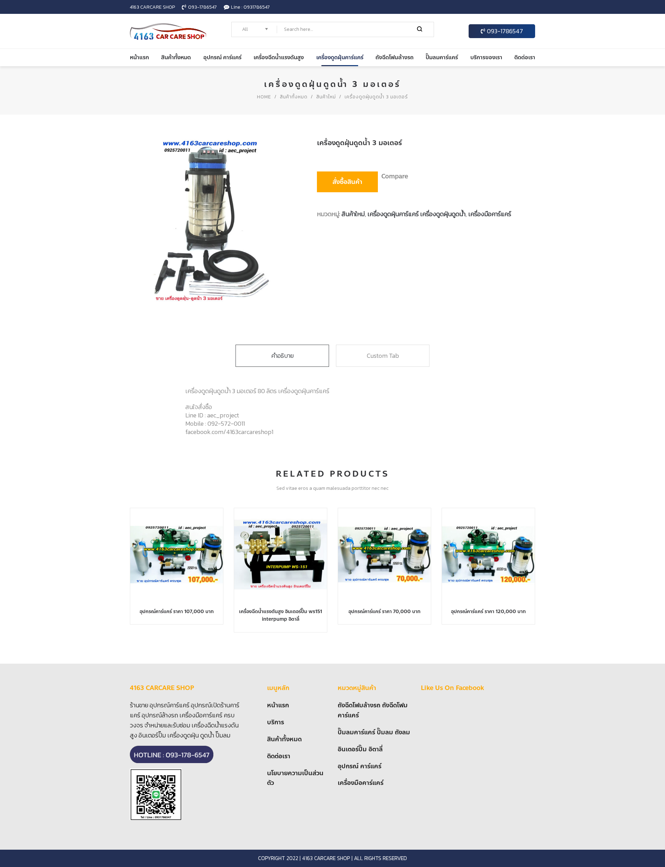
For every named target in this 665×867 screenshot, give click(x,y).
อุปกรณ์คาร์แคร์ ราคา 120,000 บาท (488, 611)
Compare (394, 176)
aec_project (223, 415)
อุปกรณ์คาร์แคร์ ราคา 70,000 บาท (384, 611)
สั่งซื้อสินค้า (347, 182)
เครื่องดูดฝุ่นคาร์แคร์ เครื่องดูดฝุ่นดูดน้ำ (416, 214)
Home (264, 96)
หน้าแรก (278, 705)
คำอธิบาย (282, 355)
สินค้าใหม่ (326, 96)
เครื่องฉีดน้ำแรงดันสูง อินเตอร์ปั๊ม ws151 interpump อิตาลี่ (280, 615)
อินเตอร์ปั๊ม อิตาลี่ (360, 749)
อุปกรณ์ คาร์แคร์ (359, 766)
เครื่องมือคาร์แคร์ (489, 214)
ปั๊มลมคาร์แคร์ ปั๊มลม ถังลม (374, 732)
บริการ (275, 722)
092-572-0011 (226, 423)
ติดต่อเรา (278, 756)
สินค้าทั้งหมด (294, 96)
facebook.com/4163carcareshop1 (229, 431)
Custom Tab (383, 355)
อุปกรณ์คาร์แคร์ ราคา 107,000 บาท (177, 611)
